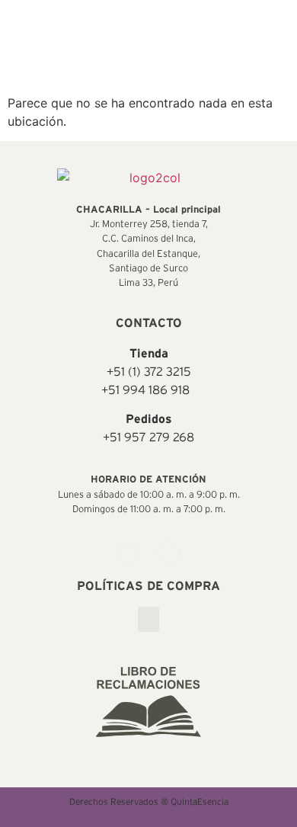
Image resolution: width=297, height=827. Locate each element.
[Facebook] (128, 553)
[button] (148, 619)
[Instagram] (169, 553)
